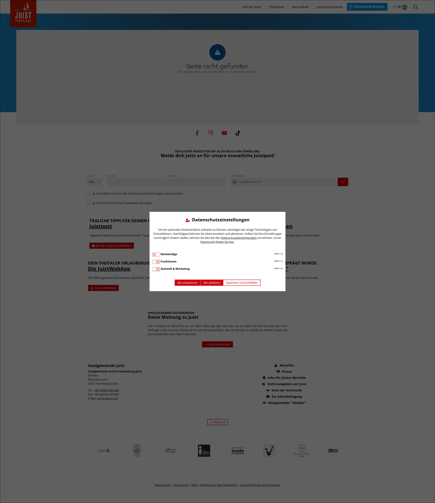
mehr (277, 253)
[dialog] (217, 251)
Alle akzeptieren (187, 283)
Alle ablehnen (212, 283)
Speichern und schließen (242, 283)
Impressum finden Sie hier (217, 242)
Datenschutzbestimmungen (239, 238)
